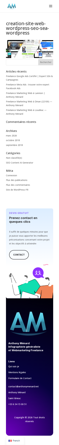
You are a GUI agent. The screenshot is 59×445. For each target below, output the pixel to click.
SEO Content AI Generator (19, 162)
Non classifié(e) (14, 157)
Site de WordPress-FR (17, 189)
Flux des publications (16, 180)
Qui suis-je (13, 366)
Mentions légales (17, 372)
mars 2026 (11, 135)
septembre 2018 (14, 145)
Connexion (11, 175)
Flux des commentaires (18, 184)
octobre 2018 (13, 140)
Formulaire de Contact (19, 378)
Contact (19, 254)
